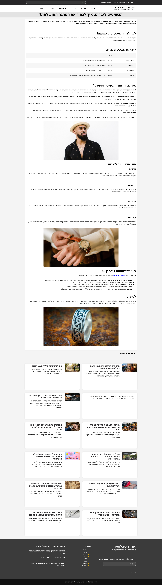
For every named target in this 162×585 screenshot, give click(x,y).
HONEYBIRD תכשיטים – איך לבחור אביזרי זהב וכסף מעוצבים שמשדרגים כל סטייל (45, 486)
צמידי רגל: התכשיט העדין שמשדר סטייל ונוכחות (104, 485)
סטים (52, 8)
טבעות (93, 8)
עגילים (83, 8)
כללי (85, 559)
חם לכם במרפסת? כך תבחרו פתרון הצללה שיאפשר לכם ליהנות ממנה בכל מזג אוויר (104, 456)
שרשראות (62, 8)
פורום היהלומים (125, 546)
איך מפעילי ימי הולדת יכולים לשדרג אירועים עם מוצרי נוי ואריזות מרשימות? (46, 456)
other (85, 563)
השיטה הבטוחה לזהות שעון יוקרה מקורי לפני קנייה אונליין (105, 513)
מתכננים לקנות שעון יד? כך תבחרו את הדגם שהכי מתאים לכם (45, 396)
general (84, 566)
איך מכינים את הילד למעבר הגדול (47, 366)
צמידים (73, 8)
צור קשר (42, 8)
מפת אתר (132, 572)
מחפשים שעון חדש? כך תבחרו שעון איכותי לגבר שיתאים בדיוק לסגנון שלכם (46, 427)
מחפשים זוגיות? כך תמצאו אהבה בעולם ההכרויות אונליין (105, 367)
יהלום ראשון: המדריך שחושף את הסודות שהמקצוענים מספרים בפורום (45, 513)
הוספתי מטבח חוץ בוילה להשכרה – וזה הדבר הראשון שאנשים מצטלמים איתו (103, 427)
